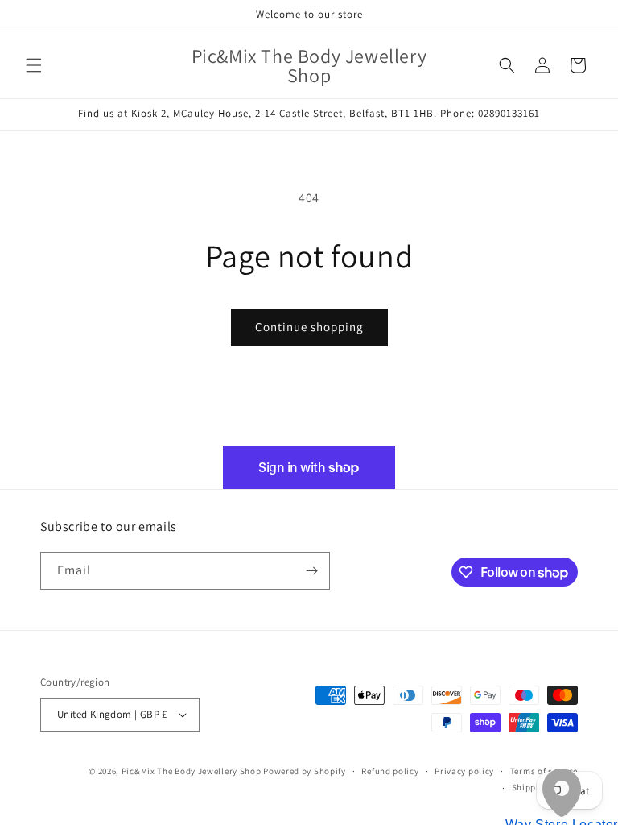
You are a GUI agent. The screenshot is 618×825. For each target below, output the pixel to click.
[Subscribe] (311, 571)
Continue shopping (309, 326)
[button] (34, 65)
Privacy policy (464, 771)
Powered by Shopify (304, 771)
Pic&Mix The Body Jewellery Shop (192, 771)
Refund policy (389, 771)
